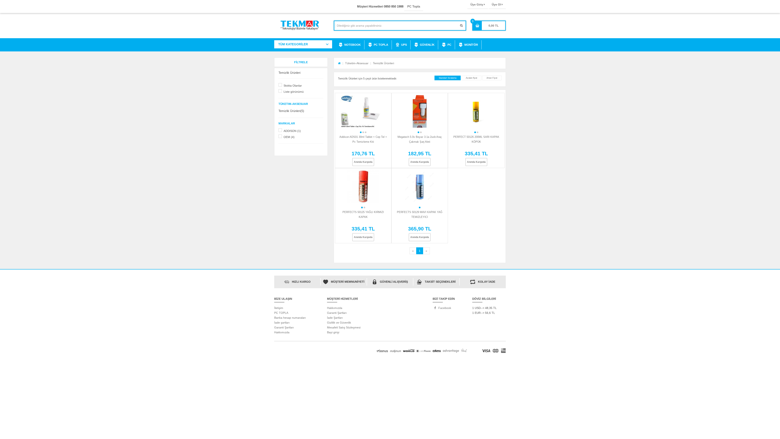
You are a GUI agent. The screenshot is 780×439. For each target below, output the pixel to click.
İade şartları (282, 322)
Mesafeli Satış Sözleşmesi (344, 327)
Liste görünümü (294, 91)
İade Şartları (335, 317)
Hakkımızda (281, 332)
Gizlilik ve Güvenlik (339, 322)
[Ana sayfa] (339, 63)
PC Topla (413, 6)
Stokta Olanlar (293, 85)
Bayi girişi (333, 332)
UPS (404, 44)
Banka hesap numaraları (290, 317)
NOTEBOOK (352, 44)
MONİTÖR (471, 44)
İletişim (278, 308)
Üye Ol (497, 4)
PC (449, 44)
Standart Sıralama (447, 78)
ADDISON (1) (292, 131)
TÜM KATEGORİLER (293, 44)
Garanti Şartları (284, 327)
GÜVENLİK (427, 44)
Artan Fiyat (491, 78)
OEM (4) (289, 137)
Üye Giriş (477, 4)
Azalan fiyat (471, 78)
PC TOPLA (381, 44)
